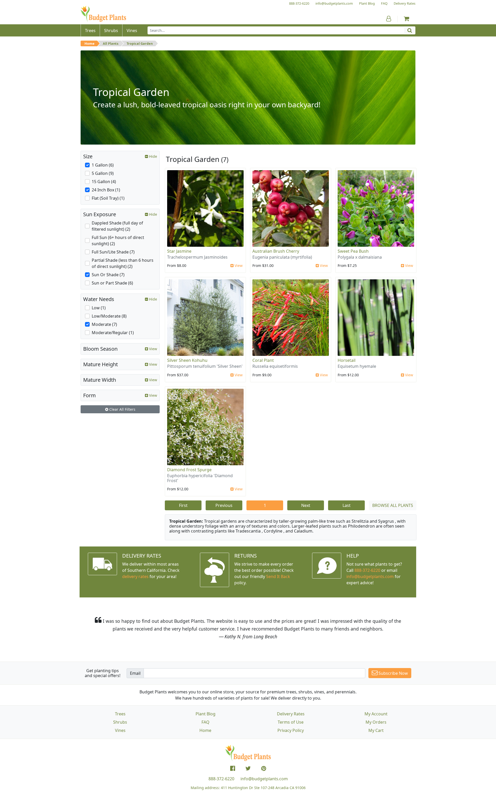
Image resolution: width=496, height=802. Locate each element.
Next (305, 505)
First (183, 505)
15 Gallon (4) (104, 181)
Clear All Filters (121, 409)
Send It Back (278, 576)
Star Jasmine (179, 251)
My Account (376, 714)
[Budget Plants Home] (103, 14)
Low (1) (99, 308)
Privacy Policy (290, 730)
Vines (120, 730)
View (238, 265)
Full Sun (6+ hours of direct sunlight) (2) (118, 240)
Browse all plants (392, 505)
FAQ (206, 722)
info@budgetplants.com (264, 779)
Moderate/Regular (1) (113, 332)
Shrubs (120, 722)
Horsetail (346, 360)
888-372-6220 (367, 570)
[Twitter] (248, 768)
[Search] (409, 30)
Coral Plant (263, 360)
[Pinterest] (263, 768)
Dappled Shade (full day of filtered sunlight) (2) (117, 226)
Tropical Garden (140, 43)
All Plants (110, 43)
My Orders (376, 722)
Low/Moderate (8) (109, 316)
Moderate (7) (104, 324)
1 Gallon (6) (103, 165)
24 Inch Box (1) (106, 190)
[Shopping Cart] (406, 19)
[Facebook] (232, 768)
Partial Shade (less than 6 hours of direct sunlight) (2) (122, 263)
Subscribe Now (392, 673)
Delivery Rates (291, 714)
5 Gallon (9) (103, 173)
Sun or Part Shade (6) (112, 283)
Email (135, 673)
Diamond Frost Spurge (189, 470)
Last (347, 505)
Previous (224, 505)
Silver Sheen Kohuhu (187, 360)
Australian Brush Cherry (275, 251)
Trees (120, 714)
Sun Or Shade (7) (108, 275)
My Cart (376, 730)
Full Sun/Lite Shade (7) (113, 252)
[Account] (388, 19)
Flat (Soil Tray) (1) (108, 198)
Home (89, 43)
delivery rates (135, 576)
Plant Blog (205, 714)
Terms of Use (291, 722)
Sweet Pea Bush (353, 251)
